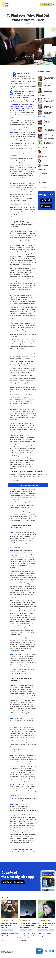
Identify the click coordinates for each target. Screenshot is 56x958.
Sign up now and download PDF (28, 485)
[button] (27, 471)
